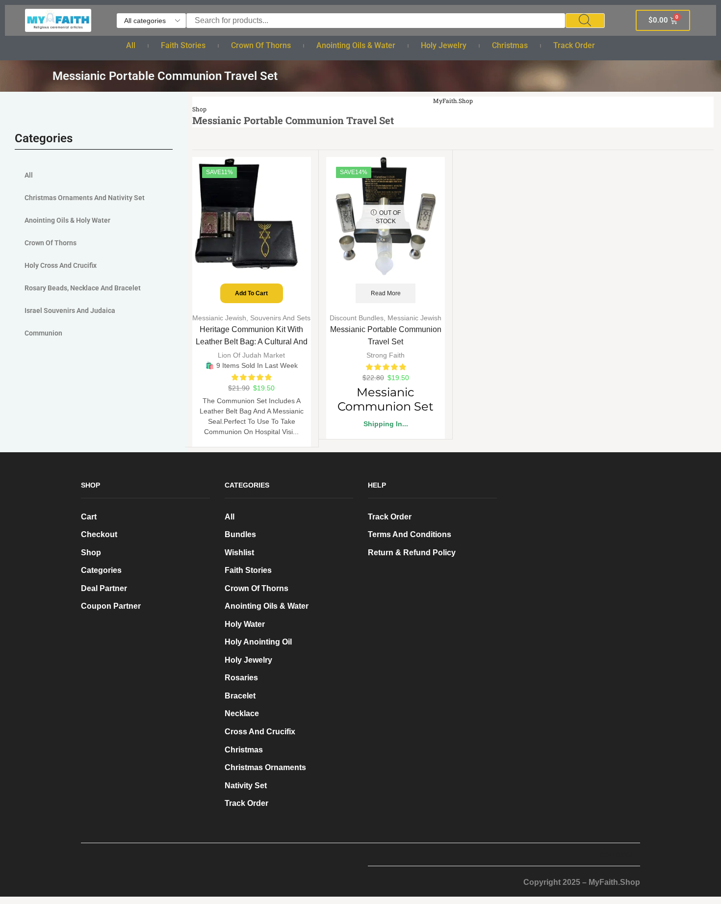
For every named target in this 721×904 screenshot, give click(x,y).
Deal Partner (104, 588)
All (130, 45)
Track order (574, 45)
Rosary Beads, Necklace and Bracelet (83, 288)
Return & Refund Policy (412, 552)
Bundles (240, 534)
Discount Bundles (357, 318)
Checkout (99, 534)
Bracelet (240, 696)
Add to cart (251, 293)
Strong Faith (385, 355)
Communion (43, 333)
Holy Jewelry (443, 45)
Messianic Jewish (219, 318)
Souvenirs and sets (280, 318)
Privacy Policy (185, 838)
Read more (386, 293)
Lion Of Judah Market (251, 355)
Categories (101, 570)
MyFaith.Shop (453, 100)
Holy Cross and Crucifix (61, 265)
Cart (89, 517)
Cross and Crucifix (260, 731)
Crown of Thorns (261, 45)
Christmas (510, 45)
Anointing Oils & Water (355, 45)
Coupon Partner (111, 606)
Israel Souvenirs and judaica (70, 310)
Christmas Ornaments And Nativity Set (85, 198)
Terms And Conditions (409, 534)
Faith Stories (183, 45)
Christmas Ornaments (265, 767)
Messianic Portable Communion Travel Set (385, 335)
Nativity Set (246, 785)
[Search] (585, 20)
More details (117, 853)
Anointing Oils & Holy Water (67, 220)
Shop (199, 109)
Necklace (242, 713)
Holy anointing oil (258, 642)
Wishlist (239, 552)
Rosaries (241, 677)
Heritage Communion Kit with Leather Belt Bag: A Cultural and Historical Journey (252, 341)
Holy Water (245, 624)
